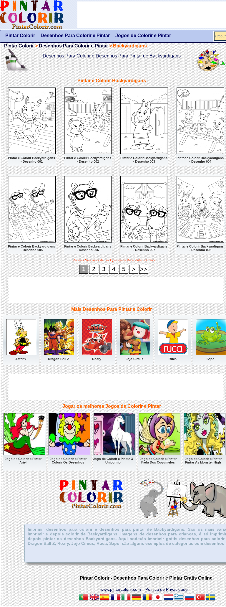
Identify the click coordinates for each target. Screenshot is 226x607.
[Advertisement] (116, 290)
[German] (136, 597)
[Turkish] (200, 597)
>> (143, 269)
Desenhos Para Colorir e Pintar (73, 45)
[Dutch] (168, 597)
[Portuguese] (83, 597)
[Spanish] (104, 597)
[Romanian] (147, 597)
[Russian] (189, 597)
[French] (115, 597)
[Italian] (126, 597)
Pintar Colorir (38, 14)
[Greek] (179, 597)
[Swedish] (210, 597)
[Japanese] (157, 597)
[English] (94, 597)
